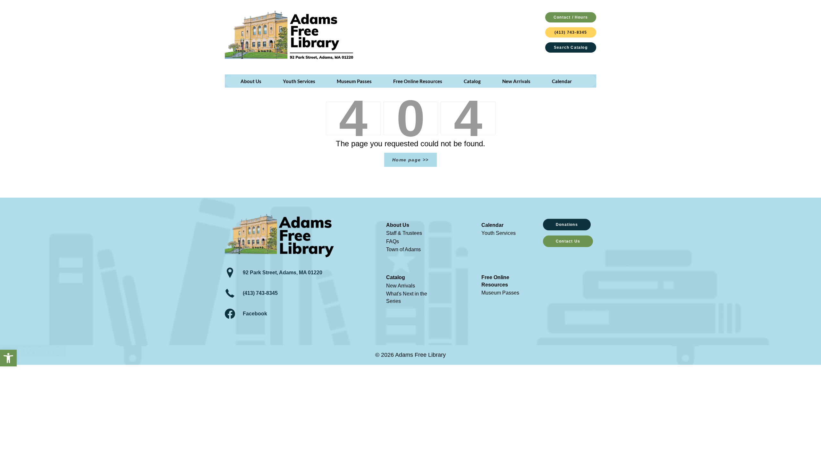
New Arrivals (400, 285)
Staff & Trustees (404, 233)
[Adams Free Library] (289, 34)
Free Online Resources (495, 281)
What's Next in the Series (406, 297)
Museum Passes (500, 292)
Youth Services (498, 233)
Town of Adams (403, 249)
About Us (397, 225)
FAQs (392, 241)
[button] (8, 358)
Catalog (395, 277)
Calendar (492, 225)
